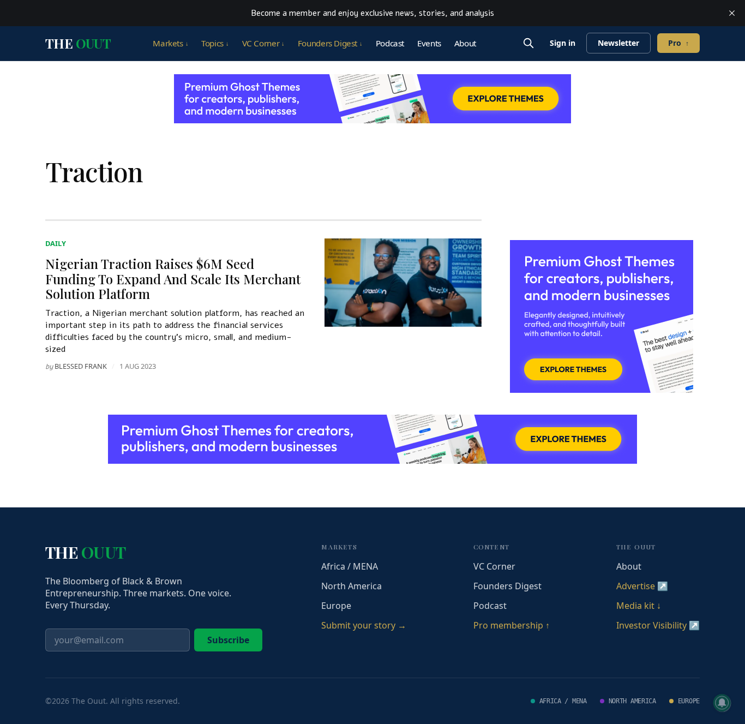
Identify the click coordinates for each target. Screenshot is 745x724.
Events (429, 43)
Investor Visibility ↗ (658, 625)
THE (78, 43)
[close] (732, 13)
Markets (170, 43)
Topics (215, 43)
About (465, 43)
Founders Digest (330, 43)
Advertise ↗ (642, 586)
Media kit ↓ (638, 606)
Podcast (390, 43)
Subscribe (228, 640)
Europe (336, 606)
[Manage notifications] (722, 702)
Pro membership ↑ (511, 625)
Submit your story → (363, 625)
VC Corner (263, 43)
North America (351, 586)
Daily (55, 243)
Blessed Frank (81, 366)
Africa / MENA (349, 566)
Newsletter (618, 43)
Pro (678, 43)
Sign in (562, 43)
